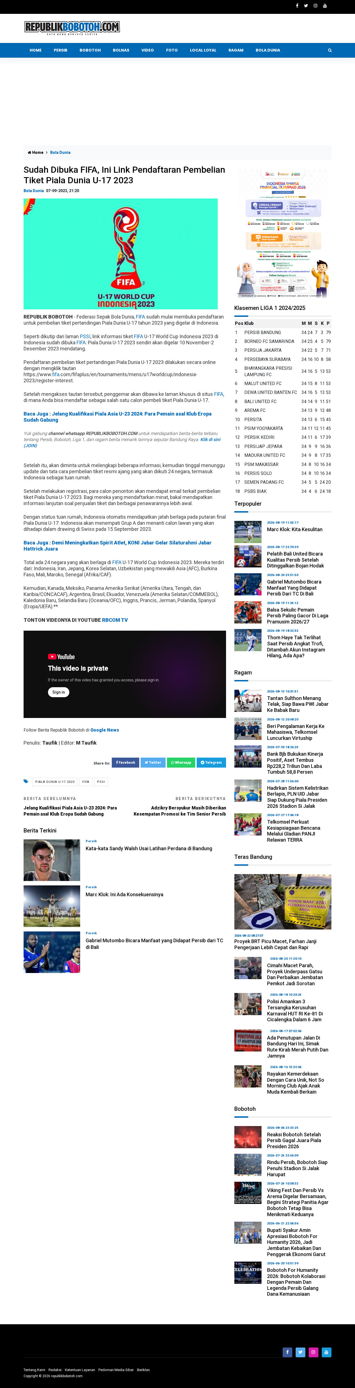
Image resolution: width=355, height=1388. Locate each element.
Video (147, 50)
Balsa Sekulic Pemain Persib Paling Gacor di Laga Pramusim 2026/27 (297, 616)
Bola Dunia (268, 50)
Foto (172, 50)
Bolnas (121, 50)
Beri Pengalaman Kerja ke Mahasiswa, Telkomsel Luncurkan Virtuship (295, 732)
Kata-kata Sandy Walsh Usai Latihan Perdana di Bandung (149, 848)
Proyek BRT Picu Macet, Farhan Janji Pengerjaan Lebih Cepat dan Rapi (275, 944)
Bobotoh (90, 50)
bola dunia (34, 191)
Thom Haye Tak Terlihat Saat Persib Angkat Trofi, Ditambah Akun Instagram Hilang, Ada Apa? (296, 646)
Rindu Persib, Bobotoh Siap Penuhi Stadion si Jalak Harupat (297, 1168)
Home (36, 50)
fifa (55, 374)
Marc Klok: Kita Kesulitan (295, 529)
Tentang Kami (34, 1370)
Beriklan (143, 1370)
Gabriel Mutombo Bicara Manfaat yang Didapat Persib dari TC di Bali (294, 588)
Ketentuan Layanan (80, 1370)
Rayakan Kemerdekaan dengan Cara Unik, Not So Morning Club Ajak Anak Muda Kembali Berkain (295, 1083)
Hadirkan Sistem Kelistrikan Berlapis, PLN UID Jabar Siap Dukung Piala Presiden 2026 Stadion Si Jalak (297, 797)
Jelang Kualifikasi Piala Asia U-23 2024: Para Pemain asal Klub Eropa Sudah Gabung (70, 806)
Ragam (236, 50)
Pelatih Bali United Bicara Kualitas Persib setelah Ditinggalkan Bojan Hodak (295, 560)
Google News (104, 730)
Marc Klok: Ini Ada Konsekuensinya (124, 894)
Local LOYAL (203, 50)
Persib (60, 50)
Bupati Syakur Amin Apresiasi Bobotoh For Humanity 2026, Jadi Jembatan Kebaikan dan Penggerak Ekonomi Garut (296, 1242)
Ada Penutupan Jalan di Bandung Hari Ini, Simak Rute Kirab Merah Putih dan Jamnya (297, 1047)
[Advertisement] (177, 103)
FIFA (140, 317)
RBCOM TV (115, 620)
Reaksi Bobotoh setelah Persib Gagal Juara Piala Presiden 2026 (294, 1140)
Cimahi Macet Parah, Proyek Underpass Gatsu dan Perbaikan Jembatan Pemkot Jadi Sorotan (295, 974)
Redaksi (55, 1370)
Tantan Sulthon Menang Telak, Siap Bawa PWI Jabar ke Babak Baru (298, 704)
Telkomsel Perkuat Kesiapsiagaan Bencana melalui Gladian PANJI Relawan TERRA (293, 831)
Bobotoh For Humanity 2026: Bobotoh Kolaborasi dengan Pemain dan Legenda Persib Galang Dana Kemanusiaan (296, 1282)
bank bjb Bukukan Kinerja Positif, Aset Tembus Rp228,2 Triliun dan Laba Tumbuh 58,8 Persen (295, 763)
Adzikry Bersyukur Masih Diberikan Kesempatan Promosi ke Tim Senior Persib (180, 806)
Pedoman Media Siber (116, 1370)
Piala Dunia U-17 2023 (55, 782)
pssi (101, 782)
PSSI (85, 336)
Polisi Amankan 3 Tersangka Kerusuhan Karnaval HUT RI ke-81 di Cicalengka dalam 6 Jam (295, 1010)
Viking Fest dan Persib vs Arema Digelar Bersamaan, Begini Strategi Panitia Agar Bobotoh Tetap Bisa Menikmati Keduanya (298, 1202)
